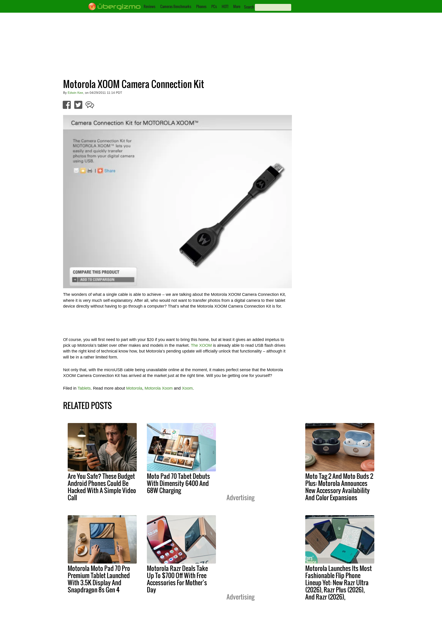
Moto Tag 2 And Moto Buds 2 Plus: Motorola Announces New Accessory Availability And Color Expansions (339, 486)
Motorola (134, 388)
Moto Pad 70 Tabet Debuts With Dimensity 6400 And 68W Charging (178, 483)
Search (249, 7)
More (236, 6)
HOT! (225, 6)
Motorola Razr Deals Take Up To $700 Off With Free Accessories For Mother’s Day (177, 579)
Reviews (149, 6)
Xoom (187, 388)
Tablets (84, 388)
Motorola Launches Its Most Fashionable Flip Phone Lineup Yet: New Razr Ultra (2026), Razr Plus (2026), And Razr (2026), (338, 582)
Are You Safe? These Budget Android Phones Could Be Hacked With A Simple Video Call (102, 486)
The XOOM (201, 345)
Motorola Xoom (159, 388)
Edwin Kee (75, 92)
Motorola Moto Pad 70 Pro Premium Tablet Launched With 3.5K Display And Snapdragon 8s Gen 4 (99, 579)
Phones (201, 6)
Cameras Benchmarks (175, 6)
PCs (214, 6)
